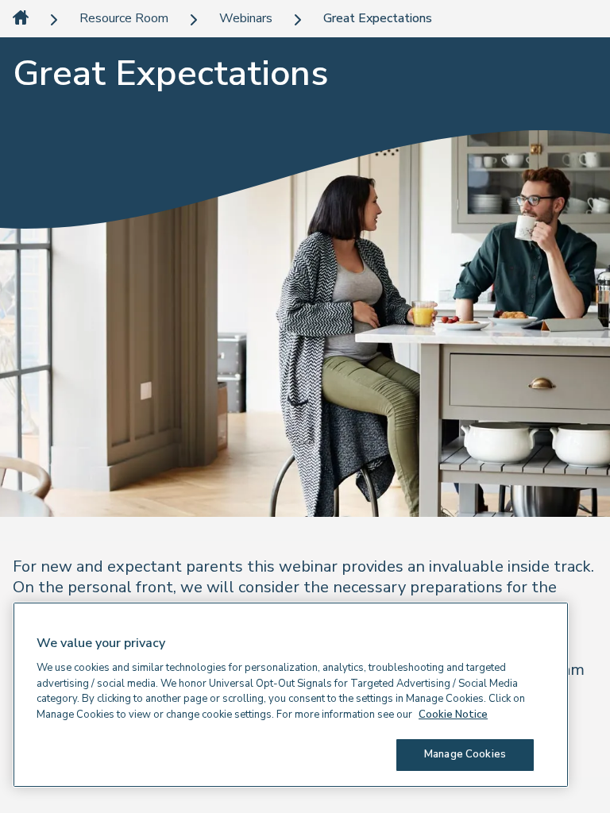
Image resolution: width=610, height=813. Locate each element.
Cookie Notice (453, 714)
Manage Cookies (465, 754)
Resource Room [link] (123, 18)
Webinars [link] (245, 18)
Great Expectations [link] (377, 18)
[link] (21, 18)
